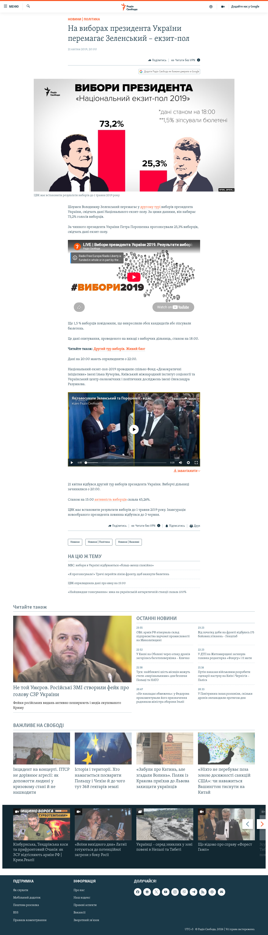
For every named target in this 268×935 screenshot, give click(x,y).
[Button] (157, 60)
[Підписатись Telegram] (193, 892)
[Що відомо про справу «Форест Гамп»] (226, 824)
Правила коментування (29, 920)
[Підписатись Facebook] (137, 892)
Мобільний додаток (27, 898)
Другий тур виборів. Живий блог (119, 349)
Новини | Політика (84, 19)
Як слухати (20, 890)
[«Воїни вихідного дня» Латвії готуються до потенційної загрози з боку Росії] (103, 824)
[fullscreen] (196, 463)
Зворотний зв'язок (86, 920)
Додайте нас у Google (245, 6)
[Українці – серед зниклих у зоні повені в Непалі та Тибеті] (164, 824)
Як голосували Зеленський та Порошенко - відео (111, 398)
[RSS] (203, 892)
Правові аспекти (85, 905)
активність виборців (110, 500)
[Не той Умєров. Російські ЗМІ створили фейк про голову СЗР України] (72, 649)
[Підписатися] (221, 892)
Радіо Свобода (89, 403)
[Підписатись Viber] (184, 892)
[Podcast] (212, 892)
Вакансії (80, 912)
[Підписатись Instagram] (175, 892)
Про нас (79, 890)
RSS (15, 912)
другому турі (150, 207)
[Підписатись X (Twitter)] (156, 892)
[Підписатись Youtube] (165, 892)
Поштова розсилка (26, 905)
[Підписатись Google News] (147, 892)
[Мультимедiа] (223, 6)
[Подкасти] (211, 6)
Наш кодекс (82, 898)
